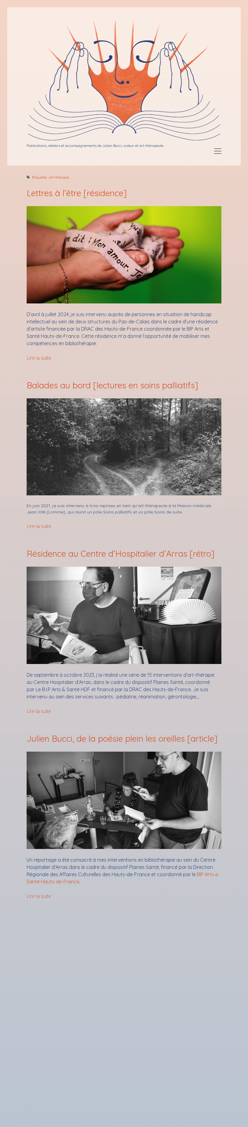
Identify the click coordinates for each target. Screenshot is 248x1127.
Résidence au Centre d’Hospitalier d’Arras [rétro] (120, 553)
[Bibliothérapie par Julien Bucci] (124, 140)
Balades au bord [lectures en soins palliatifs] (112, 385)
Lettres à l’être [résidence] (77, 193)
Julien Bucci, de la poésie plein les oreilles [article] (122, 738)
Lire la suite (39, 358)
